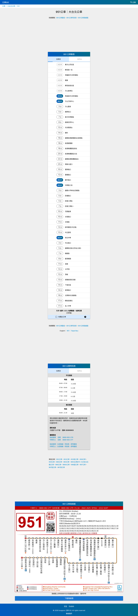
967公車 (83, 465)
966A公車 (66, 465)
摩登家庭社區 (69, 85)
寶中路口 (68, 180)
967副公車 (52, 467)
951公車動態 (60, 18)
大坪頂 (67, 269)
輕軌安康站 (68, 301)
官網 (59, 437)
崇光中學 (68, 238)
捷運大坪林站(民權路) (72, 190)
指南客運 (53, 437)
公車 (3, 6)
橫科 (66, 133)
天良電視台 (68, 127)
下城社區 (68, 285)
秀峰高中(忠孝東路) (71, 96)
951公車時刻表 (71, 18)
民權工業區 (68, 201)
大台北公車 (11, 6)
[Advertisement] (69, 36)
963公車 (66, 462)
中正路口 (68, 243)
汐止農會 (68, 106)
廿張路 (67, 222)
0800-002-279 (68, 437)
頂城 (66, 274)
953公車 (66, 459)
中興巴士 (53, 440)
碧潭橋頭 (68, 259)
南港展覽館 (68, 143)
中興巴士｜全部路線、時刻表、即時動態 (63, 446)
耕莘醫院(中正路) (71, 227)
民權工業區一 (69, 206)
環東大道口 (68, 164)
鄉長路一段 (68, 70)
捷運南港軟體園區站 (71, 159)
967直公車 (61, 467)
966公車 (58, 465)
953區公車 (74, 459)
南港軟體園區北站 (71, 154)
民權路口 (68, 196)
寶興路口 (68, 169)
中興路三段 (68, 185)
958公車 (83, 459)
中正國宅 (68, 232)
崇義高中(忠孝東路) (71, 75)
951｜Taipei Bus (72, 331)
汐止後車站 (68, 91)
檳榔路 (67, 253)
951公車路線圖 (83, 18)
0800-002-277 (68, 440)
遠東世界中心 (69, 122)
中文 (65, 606)
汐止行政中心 (69, 101)
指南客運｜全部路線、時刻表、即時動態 (63, 444)
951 (18, 6)
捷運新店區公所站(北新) (73, 248)
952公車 (59, 459)
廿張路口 (68, 217)
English (71, 606)
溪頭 (66, 264)
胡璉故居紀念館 (70, 280)
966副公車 (74, 465)
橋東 (66, 80)
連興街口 (68, 112)
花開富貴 (68, 211)
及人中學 (68, 306)
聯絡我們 (69, 614)
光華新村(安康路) (71, 295)
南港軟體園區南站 (71, 148)
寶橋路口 (68, 175)
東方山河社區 (69, 64)
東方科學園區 (69, 117)
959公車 (52, 462)
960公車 (59, 462)
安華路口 (68, 290)
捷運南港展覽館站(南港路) (74, 138)
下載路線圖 (69, 598)
